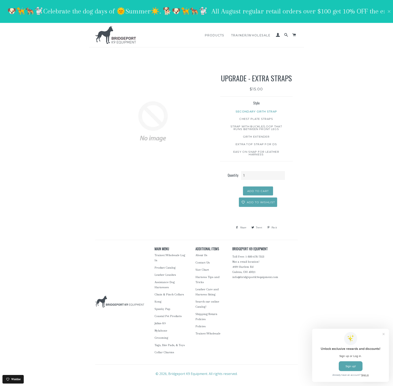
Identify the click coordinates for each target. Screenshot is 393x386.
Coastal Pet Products (168, 316)
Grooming (161, 338)
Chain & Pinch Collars (169, 294)
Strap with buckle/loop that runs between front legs (256, 128)
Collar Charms (164, 352)
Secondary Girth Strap (256, 111)
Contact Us (202, 262)
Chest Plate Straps (256, 118)
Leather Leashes (165, 275)
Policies (200, 326)
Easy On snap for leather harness (256, 153)
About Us (201, 255)
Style (256, 103)
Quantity (233, 175)
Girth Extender (256, 136)
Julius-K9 (160, 323)
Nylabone (161, 330)
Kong (158, 301)
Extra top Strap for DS (256, 144)
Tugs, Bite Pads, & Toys (170, 345)
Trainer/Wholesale (251, 35)
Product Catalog (165, 267)
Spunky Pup (162, 309)
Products (214, 35)
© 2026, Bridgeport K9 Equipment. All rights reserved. (196, 373)
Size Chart (202, 270)
